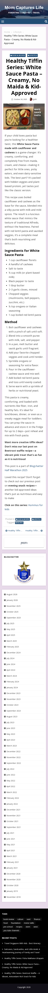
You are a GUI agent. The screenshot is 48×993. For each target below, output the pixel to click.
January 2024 (12, 687)
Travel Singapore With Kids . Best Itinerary (22, 943)
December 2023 (13, 693)
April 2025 (11, 635)
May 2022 (11, 780)
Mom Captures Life (24, 7)
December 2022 (13, 751)
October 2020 (12, 885)
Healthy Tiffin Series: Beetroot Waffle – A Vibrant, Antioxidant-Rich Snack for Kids (15, 530)
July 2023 (10, 722)
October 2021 (12, 821)
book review (8, 919)
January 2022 (12, 804)
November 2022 (14, 757)
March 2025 (12, 641)
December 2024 (13, 652)
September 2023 (14, 710)
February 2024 (13, 681)
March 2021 (12, 856)
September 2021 (14, 827)
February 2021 (13, 862)
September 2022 (14, 763)
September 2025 (14, 617)
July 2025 (10, 623)
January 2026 (12, 600)
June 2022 (11, 774)
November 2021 (14, 815)
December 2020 (13, 873)
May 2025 (11, 629)
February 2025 (13, 646)
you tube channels (11, 930)
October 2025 (12, 611)
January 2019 (12, 891)
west (36, 926)
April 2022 (11, 786)
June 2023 (11, 728)
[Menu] (2, 21)
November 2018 (14, 897)
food (5, 923)
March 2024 (12, 676)
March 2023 (12, 745)
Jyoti (35, 99)
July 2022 (10, 769)
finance (37, 919)
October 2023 (12, 705)
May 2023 (11, 734)
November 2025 (14, 606)
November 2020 (14, 879)
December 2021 (13, 809)
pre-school (8, 926)
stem (28, 926)
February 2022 (13, 798)
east (29, 919)
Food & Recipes (18, 55)
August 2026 (12, 594)
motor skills (29, 923)
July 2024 (10, 658)
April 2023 (11, 740)
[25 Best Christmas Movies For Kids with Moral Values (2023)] (24, 572)
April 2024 (11, 670)
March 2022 (12, 792)
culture (20, 919)
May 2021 (11, 844)
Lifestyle (33, 55)
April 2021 (11, 850)
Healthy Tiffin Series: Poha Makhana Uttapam (34, 530)
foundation (16, 923)
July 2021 (10, 833)
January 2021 (12, 868)
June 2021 (11, 839)
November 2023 (14, 699)
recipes (20, 523)
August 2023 (12, 716)
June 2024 (11, 664)
